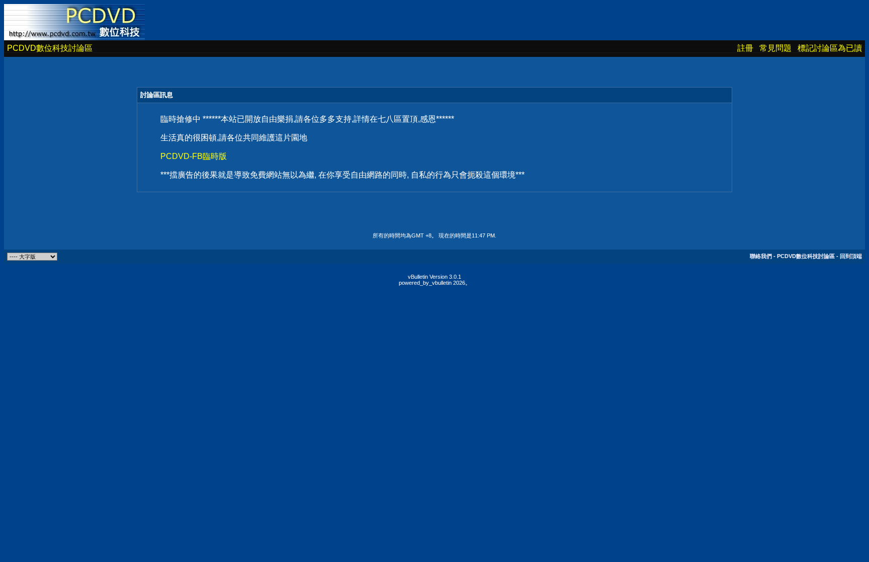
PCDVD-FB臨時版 (193, 156)
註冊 (745, 48)
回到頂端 (851, 256)
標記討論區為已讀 (830, 48)
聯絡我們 (761, 256)
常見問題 (775, 48)
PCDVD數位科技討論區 (50, 48)
